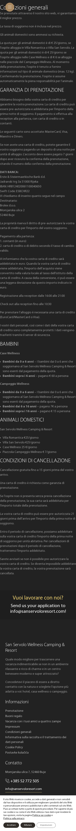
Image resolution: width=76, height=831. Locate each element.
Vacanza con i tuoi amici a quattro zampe (33, 721)
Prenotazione (14, 711)
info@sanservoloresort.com (37, 611)
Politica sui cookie (41, 815)
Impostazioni (46, 825)
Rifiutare (28, 825)
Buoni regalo (13, 716)
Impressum (12, 726)
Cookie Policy (14, 747)
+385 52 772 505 (24, 781)
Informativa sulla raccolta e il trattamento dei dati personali (35, 740)
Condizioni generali (18, 732)
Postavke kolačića (17, 752)
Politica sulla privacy (13, 818)
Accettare (11, 825)
